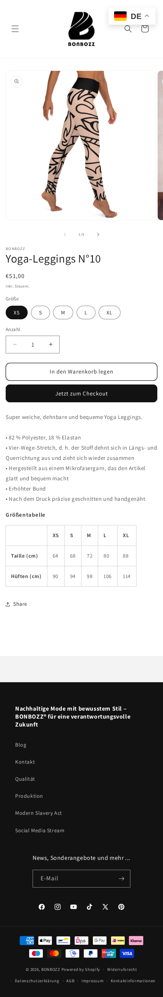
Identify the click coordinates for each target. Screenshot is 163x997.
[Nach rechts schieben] (98, 234)
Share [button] (20, 603)
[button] (15, 28)
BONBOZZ (50, 969)
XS (17, 312)
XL (110, 312)
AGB (70, 980)
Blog (20, 744)
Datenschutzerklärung (37, 980)
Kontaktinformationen (133, 980)
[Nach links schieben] (64, 234)
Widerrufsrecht (122, 969)
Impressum (92, 980)
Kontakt (25, 761)
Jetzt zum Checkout (81, 393)
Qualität (25, 778)
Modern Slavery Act (38, 812)
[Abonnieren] (121, 879)
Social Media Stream (39, 830)
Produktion (29, 795)
